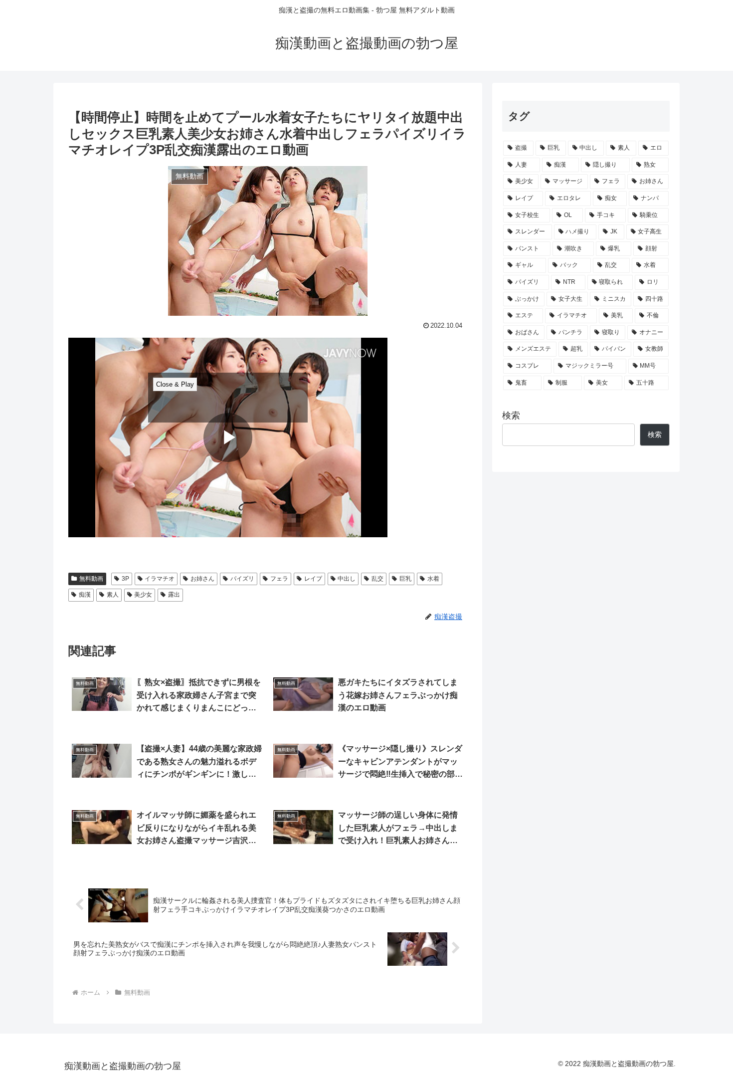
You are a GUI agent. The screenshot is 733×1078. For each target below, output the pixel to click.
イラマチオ (160, 578)
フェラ (279, 578)
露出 (174, 594)
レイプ (313, 578)
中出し (347, 578)
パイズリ (242, 578)
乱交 (377, 578)
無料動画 (91, 578)
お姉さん (202, 578)
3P (125, 578)
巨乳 (405, 578)
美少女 (143, 594)
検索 (511, 416)
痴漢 (85, 594)
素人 (113, 594)
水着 (433, 578)
